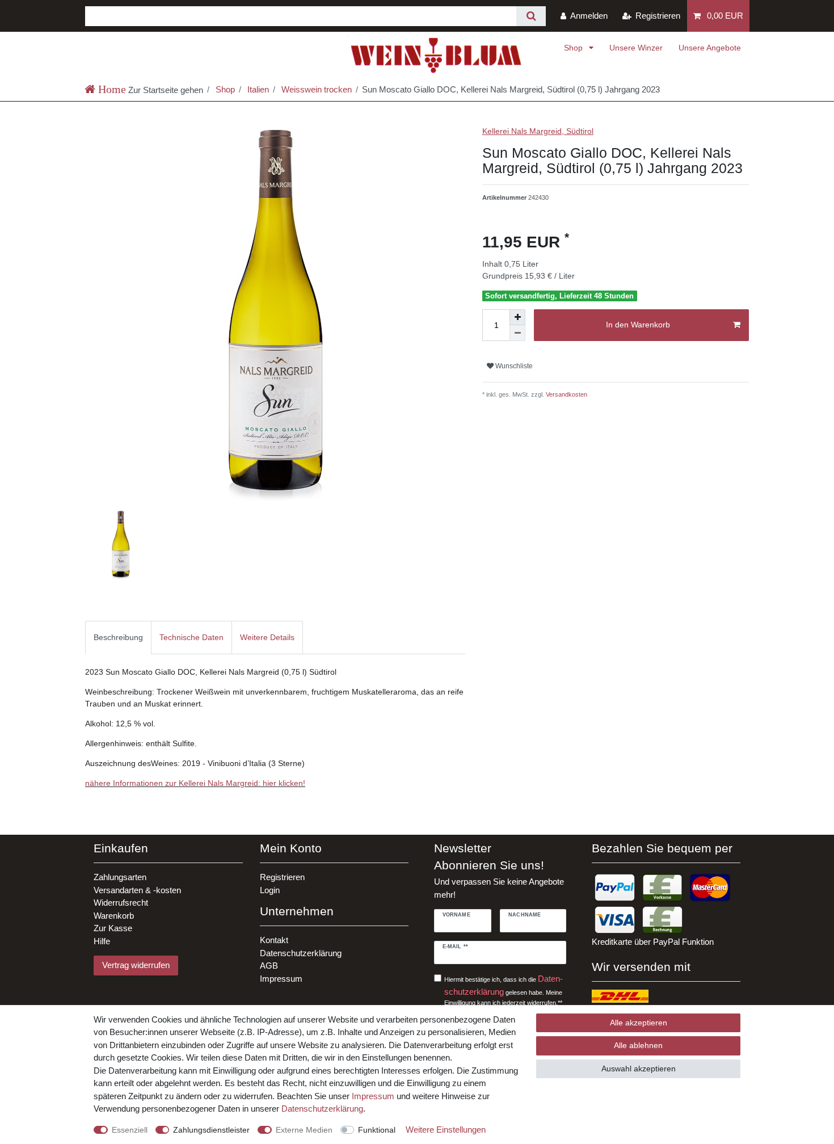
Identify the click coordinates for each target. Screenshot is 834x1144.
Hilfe (102, 941)
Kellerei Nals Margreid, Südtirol (537, 131)
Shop (574, 47)
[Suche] (530, 16)
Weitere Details (267, 637)
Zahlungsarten (120, 877)
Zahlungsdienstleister (211, 1129)
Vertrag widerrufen (136, 965)
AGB (269, 965)
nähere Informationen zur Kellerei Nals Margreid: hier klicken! (195, 783)
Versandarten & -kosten (137, 890)
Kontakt (274, 940)
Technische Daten (191, 637)
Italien (257, 89)
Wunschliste (513, 366)
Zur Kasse (113, 928)
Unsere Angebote (710, 47)
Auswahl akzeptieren (638, 1068)
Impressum (281, 978)
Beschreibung (118, 637)
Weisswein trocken (315, 89)
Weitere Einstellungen (446, 1129)
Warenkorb (114, 915)
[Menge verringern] (517, 333)
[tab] (118, 637)
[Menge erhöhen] (517, 317)
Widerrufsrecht (121, 902)
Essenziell (130, 1129)
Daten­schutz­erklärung (322, 1108)
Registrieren (282, 877)
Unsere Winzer (636, 47)
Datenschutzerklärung (301, 953)
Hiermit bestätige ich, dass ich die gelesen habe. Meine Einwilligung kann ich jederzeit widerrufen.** (503, 990)
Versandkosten (565, 394)
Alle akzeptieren (638, 1022)
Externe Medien (304, 1129)
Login (270, 890)
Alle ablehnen (638, 1045)
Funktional (376, 1129)
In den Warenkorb (638, 324)
